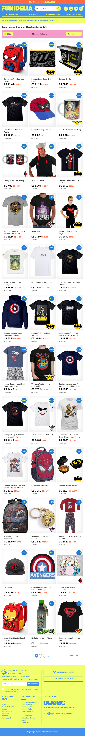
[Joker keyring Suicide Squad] (42, 515)
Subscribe (33, 684)
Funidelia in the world (30, 702)
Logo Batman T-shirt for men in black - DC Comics (69, 334)
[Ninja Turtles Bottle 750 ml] (42, 617)
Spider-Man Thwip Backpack (11, 537)
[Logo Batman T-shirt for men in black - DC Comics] (70, 312)
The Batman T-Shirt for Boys (68, 232)
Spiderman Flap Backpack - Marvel (15, 80)
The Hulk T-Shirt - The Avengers (12, 283)
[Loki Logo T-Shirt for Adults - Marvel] (70, 261)
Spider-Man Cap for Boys (41, 130)
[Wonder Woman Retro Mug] (70, 109)
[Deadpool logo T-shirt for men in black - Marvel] (15, 414)
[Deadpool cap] (15, 566)
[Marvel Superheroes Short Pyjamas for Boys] (15, 363)
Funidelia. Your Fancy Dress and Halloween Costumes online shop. (17, 8)
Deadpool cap (9, 587)
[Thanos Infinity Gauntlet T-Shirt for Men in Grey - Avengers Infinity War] (15, 210)
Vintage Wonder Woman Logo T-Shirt (41, 385)
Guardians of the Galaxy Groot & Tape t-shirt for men (70, 436)
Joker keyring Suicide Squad (39, 537)
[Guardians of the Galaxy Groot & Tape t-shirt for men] (70, 414)
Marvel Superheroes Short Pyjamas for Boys (14, 385)
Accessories (52, 14)
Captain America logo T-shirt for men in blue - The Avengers (69, 385)
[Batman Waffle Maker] (70, 465)
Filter (9, 34)
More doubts (7, 718)
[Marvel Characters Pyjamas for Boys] (70, 515)
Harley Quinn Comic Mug (14, 181)
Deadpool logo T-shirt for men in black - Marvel (14, 436)
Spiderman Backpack (40, 486)
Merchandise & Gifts (15, 20)
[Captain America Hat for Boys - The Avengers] (42, 566)
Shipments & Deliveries (7, 712)
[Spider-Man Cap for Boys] (42, 109)
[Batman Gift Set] (70, 58)
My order (5, 704)
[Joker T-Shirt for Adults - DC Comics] (42, 414)
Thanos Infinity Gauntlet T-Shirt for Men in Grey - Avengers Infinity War (14, 232)
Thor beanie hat (37, 181)
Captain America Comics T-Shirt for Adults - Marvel (14, 487)
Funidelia (5, 20)
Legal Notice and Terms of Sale (28, 705)
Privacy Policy (27, 709)
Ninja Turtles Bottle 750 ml (41, 638)
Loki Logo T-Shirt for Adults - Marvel (70, 283)
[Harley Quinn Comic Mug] (15, 160)
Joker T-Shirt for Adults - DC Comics (42, 436)
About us (25, 722)
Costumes (31, 14)
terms (7, 691)
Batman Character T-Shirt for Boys (69, 182)
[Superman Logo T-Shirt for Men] (70, 617)
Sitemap (24, 713)
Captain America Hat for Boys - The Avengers (41, 588)
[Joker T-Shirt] (42, 210)
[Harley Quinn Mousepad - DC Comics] (70, 566)
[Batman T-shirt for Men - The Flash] (42, 312)
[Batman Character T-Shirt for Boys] (70, 160)
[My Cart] (81, 8)
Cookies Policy (27, 711)
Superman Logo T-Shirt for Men (69, 639)
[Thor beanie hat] (42, 160)
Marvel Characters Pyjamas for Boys (70, 537)
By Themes (11, 14)
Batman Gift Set (65, 79)
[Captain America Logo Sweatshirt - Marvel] (15, 312)
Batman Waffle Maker (67, 486)
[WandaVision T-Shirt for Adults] (15, 109)
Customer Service (65, 672)
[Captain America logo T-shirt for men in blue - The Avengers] (70, 363)
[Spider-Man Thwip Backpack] (15, 515)
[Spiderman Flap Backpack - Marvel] (15, 58)
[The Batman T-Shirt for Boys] (70, 210)
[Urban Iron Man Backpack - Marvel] (15, 617)
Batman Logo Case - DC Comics (41, 80)
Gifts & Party (72, 14)
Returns (5, 716)
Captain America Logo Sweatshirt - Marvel (13, 334)
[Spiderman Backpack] (42, 465)
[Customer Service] (71, 8)
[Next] (49, 656)
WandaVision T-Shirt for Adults (13, 131)
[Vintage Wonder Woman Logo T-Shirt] (42, 363)
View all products (76, 655)
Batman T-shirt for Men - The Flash (41, 334)
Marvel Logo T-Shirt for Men (42, 282)
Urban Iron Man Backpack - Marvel (14, 639)
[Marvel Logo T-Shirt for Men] (42, 261)
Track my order (65, 679)
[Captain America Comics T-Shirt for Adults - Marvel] (15, 465)
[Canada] (46, 703)
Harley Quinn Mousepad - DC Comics (69, 588)
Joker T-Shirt (36, 231)
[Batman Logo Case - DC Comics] (42, 58)
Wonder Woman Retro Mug (70, 130)
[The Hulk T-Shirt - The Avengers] (15, 261)
